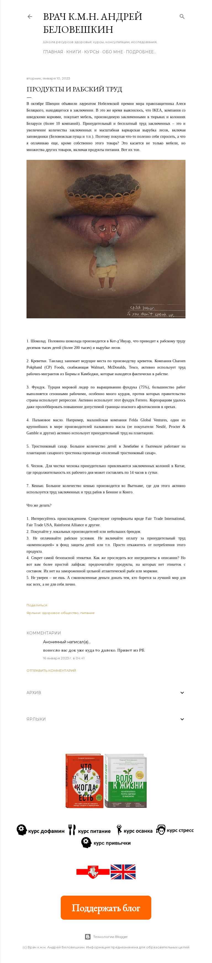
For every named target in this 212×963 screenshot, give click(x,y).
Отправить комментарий (51, 670)
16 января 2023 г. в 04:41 (63, 658)
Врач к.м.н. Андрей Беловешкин (92, 23)
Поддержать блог (106, 907)
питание (87, 613)
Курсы (91, 51)
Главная (53, 51)
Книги (73, 51)
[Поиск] (182, 15)
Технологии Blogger (110, 937)
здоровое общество (60, 613)
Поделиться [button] (36, 605)
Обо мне (112, 51)
